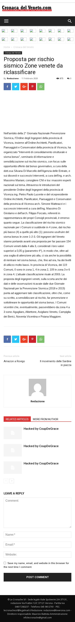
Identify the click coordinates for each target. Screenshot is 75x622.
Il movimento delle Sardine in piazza (55, 363)
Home (7, 47)
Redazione (13, 78)
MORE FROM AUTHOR (45, 419)
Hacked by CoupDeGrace (41, 428)
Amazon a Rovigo (14, 361)
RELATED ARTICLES (17, 419)
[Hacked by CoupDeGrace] (13, 433)
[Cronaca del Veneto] (37, 8)
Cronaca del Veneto (23, 47)
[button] (70, 21)
